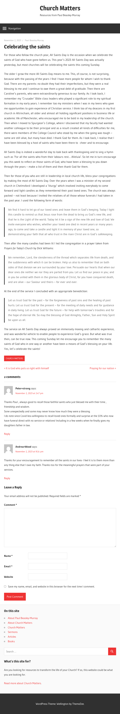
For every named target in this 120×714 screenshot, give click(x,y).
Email (8, 566)
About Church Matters (20, 622)
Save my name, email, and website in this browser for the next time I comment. (51, 586)
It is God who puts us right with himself (27, 368)
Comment (10, 504)
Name (8, 555)
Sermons (13, 632)
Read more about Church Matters (22, 683)
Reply (7, 433)
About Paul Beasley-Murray (23, 618)
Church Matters (60, 8)
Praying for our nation (102, 368)
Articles (12, 636)
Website (8, 576)
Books (11, 641)
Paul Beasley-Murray (34, 40)
